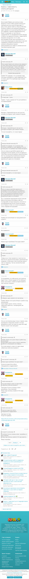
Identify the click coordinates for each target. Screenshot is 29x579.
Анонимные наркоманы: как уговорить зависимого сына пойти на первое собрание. (14, 489)
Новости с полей (7, 458)
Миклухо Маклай (10, 53)
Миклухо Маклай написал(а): (9, 143)
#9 (27, 215)
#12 (27, 250)
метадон (17, 10)
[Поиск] (26, 1)
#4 (27, 110)
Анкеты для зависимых (7, 547)
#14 (27, 293)
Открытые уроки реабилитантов (11, 466)
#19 (27, 405)
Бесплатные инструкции (18, 548)
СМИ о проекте (5, 564)
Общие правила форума (8, 541)
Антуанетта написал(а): (7, 337)
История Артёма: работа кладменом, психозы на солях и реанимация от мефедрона (13, 461)
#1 (27, 19)
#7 (27, 167)
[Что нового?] (24, 1)
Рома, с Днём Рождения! (10, 455)
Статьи (17, 541)
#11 (27, 239)
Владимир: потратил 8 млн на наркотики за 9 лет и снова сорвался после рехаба (15, 474)
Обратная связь (19, 563)
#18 (27, 378)
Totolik (3, 10)
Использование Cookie (20, 556)
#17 (27, 356)
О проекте (4, 556)
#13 (27, 276)
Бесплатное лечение (7, 549)
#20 (27, 429)
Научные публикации (20, 543)
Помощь (17, 557)
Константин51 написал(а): (8, 359)
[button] (2, 2)
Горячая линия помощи (21, 550)
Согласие (17, 564)
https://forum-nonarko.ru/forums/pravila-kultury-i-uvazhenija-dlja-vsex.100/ (14, 419)
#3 (27, 92)
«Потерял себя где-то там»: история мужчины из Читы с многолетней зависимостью (13, 481)
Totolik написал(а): (6, 61)
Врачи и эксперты (6, 557)
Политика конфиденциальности (20, 560)
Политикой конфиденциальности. (14, 572)
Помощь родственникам (8, 545)
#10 (27, 228)
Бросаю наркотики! (8, 471)
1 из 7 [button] (9, 442)
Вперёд (15, 442)
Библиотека (18, 545)
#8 (27, 184)
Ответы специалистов (7, 559)
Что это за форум (6, 539)
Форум (16, 539)
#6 (27, 140)
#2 (27, 59)
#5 (27, 123)
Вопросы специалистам (9, 494)
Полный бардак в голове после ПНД (13, 468)
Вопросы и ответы (6, 543)
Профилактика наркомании (5, 562)
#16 (27, 334)
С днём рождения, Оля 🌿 (10, 496)
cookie (20, 571)
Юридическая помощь (7, 566)
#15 (27, 318)
